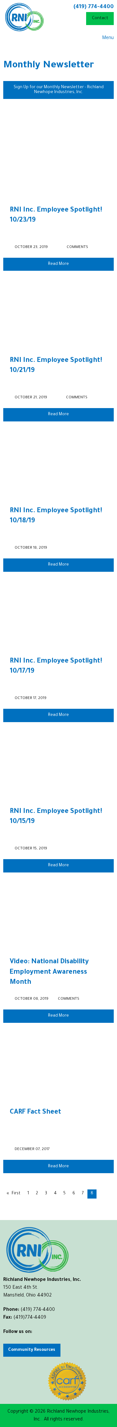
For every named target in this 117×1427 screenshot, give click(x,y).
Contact (100, 18)
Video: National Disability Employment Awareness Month (49, 972)
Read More (58, 264)
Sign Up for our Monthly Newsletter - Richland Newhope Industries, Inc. (59, 89)
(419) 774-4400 (93, 7)
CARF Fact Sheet (35, 1112)
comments (77, 247)
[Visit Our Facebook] (8, 1339)
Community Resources (31, 1350)
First (16, 1193)
